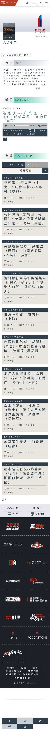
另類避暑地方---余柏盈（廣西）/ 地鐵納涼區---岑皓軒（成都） (24, 251)
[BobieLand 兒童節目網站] (37, 544)
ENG (31, 3)
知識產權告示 (14, 671)
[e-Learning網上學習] (37, 563)
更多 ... (5, 499)
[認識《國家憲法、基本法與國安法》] (37, 599)
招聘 (24, 668)
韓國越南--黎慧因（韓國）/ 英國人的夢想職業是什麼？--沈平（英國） (25, 219)
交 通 (15, 508)
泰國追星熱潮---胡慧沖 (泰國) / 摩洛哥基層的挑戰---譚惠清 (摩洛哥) (25, 346)
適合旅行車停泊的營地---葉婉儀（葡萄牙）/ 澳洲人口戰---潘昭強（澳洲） (25, 284)
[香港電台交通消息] (9, 508)
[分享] (34, 508)
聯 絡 (15, 513)
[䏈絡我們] (9, 513)
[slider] (22, 125)
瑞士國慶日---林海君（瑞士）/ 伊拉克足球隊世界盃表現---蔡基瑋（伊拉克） (25, 412)
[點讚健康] (13, 544)
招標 (36, 668)
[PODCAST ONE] (37, 635)
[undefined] (27, 3)
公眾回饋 (40, 514)
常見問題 (34, 671)
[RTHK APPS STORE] (13, 635)
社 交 (40, 508)
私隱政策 (12, 674)
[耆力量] (13, 617)
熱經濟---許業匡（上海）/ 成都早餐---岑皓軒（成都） (25, 117)
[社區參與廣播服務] (37, 581)
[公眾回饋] (32, 514)
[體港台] (37, 526)
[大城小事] (5, 139)
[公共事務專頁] (13, 581)
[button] (6, 125)
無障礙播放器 (31, 674)
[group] (38, 125)
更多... (40, 88)
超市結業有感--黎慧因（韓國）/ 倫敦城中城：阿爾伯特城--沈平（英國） (25, 475)
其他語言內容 (23, 678)
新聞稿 (11, 668)
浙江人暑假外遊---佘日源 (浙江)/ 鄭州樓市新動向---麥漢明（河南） (25, 378)
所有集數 (8, 38)
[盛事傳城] (37, 617)
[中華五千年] (13, 653)
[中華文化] (13, 599)
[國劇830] (13, 563)
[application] (25, 126)
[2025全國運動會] (13, 526)
